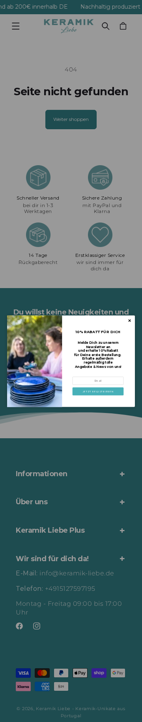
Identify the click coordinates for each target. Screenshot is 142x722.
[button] (98, 391)
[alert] (71, 361)
